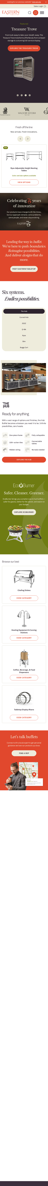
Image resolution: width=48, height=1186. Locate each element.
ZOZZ (24, 323)
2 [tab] (22, 95)
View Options (24, 182)
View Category (24, 598)
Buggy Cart (24, 347)
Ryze (24, 335)
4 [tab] (30, 95)
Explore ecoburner (24, 512)
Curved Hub (24, 317)
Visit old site (36, 2)
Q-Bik (24, 329)
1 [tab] (18, 95)
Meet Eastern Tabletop (23, 269)
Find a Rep (24, 753)
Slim (24, 341)
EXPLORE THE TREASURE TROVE (24, 48)
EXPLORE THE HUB (24, 460)
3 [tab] (26, 95)
